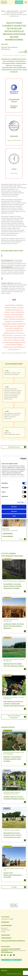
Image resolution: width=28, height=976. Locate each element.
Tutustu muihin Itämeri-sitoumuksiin (14, 716)
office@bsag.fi (5, 922)
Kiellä (14, 516)
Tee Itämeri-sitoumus (14, 447)
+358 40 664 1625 (7, 533)
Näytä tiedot (20, 502)
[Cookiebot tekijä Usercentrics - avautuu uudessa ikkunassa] (20, 459)
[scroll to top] (24, 971)
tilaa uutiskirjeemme (7, 952)
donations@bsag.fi (6, 925)
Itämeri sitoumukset (12, 11)
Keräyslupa (4, 970)
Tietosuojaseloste (6, 937)
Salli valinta (14, 511)
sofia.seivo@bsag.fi (7, 536)
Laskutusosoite (5, 935)
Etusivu (3, 11)
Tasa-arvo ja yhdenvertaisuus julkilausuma (13, 940)
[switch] (24, 487)
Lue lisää (14, 887)
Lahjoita (19, 2)
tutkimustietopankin (7, 267)
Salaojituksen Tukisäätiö (14, 106)
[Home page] (14, 905)
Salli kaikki (14, 506)
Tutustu (21, 539)
